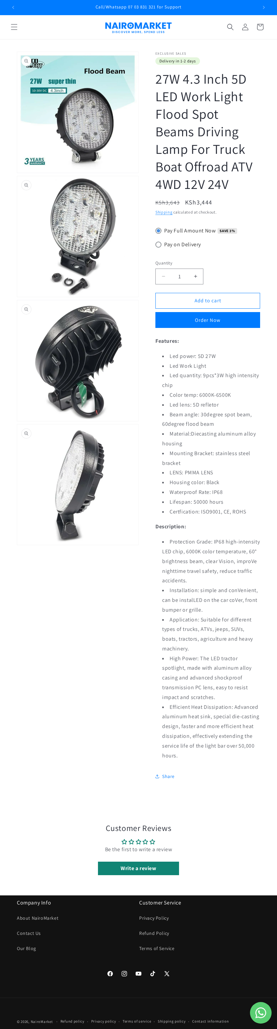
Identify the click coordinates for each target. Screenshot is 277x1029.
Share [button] (168, 776)
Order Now (208, 320)
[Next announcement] (263, 7)
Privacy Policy (154, 918)
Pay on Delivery (182, 244)
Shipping (164, 212)
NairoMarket (42, 1021)
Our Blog (26, 948)
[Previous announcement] (13, 7)
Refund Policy (154, 933)
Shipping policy (172, 1021)
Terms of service (137, 1021)
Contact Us (29, 933)
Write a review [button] (138, 868)
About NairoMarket (37, 918)
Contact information (210, 1021)
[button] (14, 27)
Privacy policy (103, 1021)
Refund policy (72, 1021)
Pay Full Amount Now (190, 230)
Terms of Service (157, 948)
